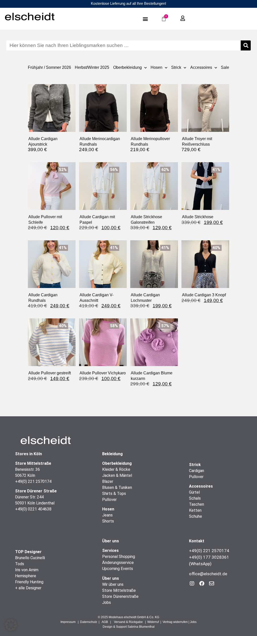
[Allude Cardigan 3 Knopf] (205, 286)
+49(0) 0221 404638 (33, 509)
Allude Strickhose (197, 216)
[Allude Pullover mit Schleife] (52, 208)
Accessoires (201, 67)
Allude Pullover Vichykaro (103, 373)
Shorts (108, 521)
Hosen (156, 67)
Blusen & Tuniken (117, 487)
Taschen (196, 504)
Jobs (106, 602)
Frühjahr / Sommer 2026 (49, 67)
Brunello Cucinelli (30, 557)
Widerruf (153, 621)
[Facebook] (201, 583)
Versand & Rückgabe (128, 621)
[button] (145, 19)
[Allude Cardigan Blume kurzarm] (154, 364)
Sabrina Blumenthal (141, 626)
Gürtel (194, 492)
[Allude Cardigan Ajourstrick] (52, 130)
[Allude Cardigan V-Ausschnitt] (103, 286)
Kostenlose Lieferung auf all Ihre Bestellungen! (128, 3)
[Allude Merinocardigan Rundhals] (103, 130)
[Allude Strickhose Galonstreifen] (154, 208)
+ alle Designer (28, 588)
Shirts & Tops (114, 493)
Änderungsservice (118, 562)
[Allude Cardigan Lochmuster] (154, 286)
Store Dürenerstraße (120, 596)
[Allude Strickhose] (205, 208)
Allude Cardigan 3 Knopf (204, 295)
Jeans (107, 515)
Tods (19, 563)
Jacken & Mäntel (117, 475)
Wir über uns (112, 584)
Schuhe (195, 516)
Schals (195, 498)
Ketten (195, 510)
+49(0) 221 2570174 (33, 481)
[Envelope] (211, 583)
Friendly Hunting (29, 582)
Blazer (107, 481)
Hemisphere (25, 575)
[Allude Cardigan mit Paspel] (103, 208)
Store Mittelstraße (119, 590)
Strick (176, 67)
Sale (225, 67)
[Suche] (246, 45)
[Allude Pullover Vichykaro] (103, 364)
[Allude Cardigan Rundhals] (52, 286)
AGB (105, 621)
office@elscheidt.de (208, 573)
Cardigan (196, 470)
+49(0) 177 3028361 (209, 557)
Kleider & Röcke (116, 469)
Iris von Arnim (26, 569)
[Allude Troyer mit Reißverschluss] (205, 130)
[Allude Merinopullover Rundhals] (154, 130)
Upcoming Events (117, 568)
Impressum (68, 621)
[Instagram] (192, 583)
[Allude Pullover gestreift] (52, 364)
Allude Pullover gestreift (49, 373)
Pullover (109, 499)
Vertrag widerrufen (175, 621)
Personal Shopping (118, 556)
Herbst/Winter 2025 (92, 67)
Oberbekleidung (127, 67)
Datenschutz (88, 621)
